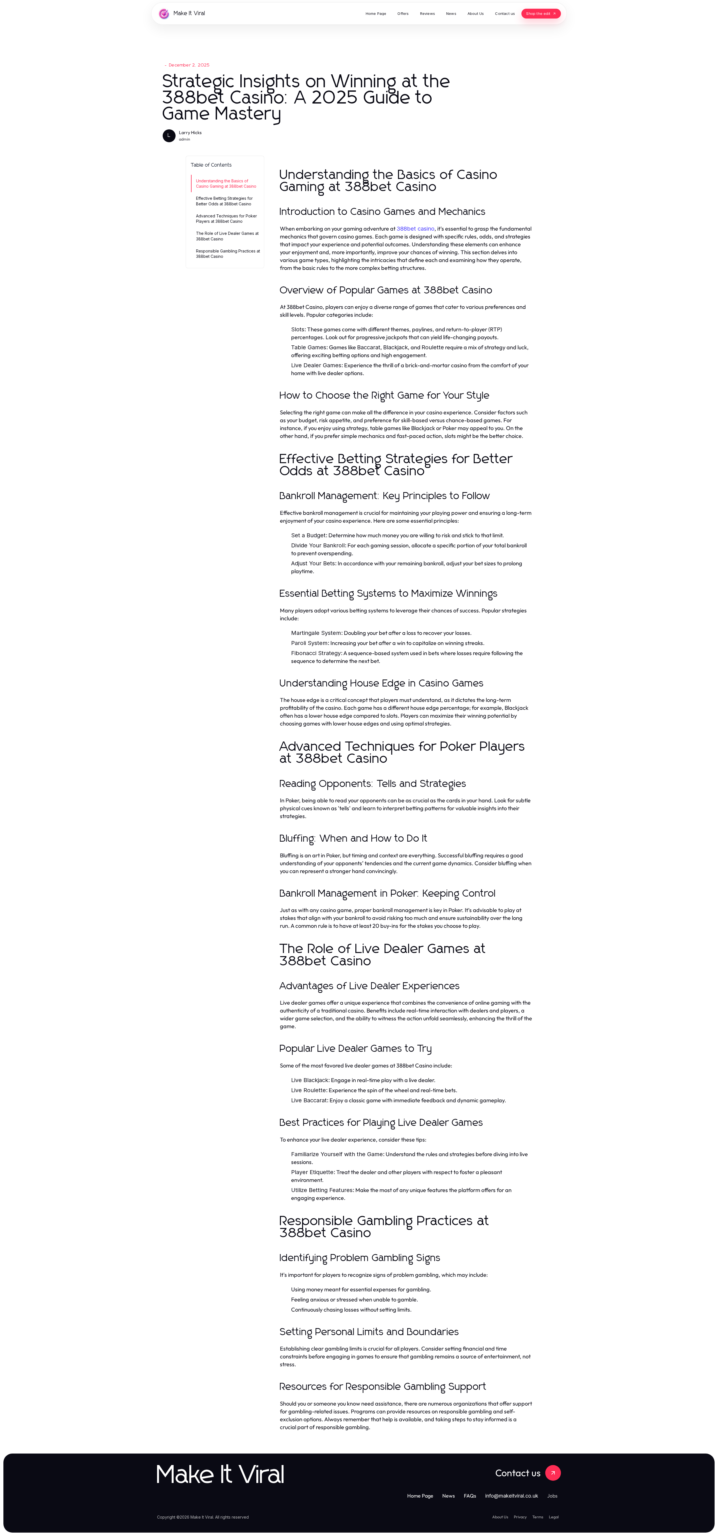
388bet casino (415, 228)
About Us (500, 1516)
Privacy (520, 1516)
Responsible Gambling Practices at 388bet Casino (228, 254)
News (448, 1496)
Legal (554, 1516)
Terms (537, 1516)
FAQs (470, 1496)
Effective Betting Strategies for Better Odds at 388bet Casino (224, 201)
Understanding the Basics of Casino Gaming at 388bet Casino (226, 183)
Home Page (420, 1496)
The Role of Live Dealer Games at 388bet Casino (227, 236)
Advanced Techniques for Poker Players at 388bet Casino (226, 218)
